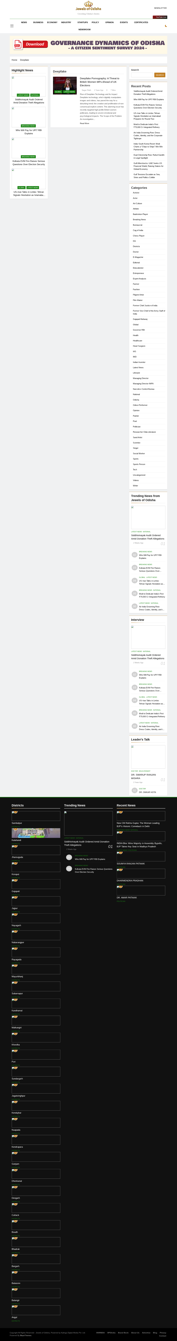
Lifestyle (136, 373)
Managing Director (140, 378)
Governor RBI (139, 330)
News (24, 22)
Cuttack (15, 1215)
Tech (135, 469)
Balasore (16, 1283)
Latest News (23, 95)
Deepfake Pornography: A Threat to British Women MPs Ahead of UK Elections (99, 82)
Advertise (146, 1333)
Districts (136, 246)
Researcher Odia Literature (144, 432)
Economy (52, 22)
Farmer (136, 284)
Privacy (163, 1333)
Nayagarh (16, 925)
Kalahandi (16, 840)
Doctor (136, 252)
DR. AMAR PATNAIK (127, 897)
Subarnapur (17, 993)
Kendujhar (16, 1113)
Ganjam (15, 1164)
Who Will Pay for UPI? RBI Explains (149, 99)
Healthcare (137, 341)
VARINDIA (100, 1333)
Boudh (15, 1232)
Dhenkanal (17, 1181)
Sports (136, 459)
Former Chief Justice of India (145, 305)
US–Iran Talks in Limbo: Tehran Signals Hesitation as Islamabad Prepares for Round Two (28, 195)
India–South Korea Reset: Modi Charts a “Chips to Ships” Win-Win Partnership (148, 147)
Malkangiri (17, 1027)
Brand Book (123, 1333)
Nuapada (16, 1130)
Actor (135, 198)
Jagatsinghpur (18, 1096)
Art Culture (137, 203)
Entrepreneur (138, 273)
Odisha (136, 400)
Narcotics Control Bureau (143, 389)
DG (134, 241)
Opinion (109, 22)
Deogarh (16, 1198)
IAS (134, 351)
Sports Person (139, 464)
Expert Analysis (139, 279)
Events (124, 22)
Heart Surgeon (139, 346)
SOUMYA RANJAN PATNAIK (131, 863)
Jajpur (15, 908)
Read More (84, 123)
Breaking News (28, 126)
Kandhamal (17, 1010)
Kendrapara (17, 1147)
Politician (136, 427)
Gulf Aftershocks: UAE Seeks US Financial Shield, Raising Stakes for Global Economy (148, 166)
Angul (14, 1317)
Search (135, 70)
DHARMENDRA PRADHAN (130, 880)
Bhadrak (16, 1249)
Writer (135, 486)
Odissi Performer (140, 405)
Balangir (16, 1300)
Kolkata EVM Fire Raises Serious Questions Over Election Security (149, 571)
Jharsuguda (17, 857)
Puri (14, 1061)
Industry (66, 22)
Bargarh (15, 1266)
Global (21, 188)
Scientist (136, 443)
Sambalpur (17, 823)
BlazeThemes (25, 1335)
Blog (155, 1333)
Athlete (136, 209)
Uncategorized (139, 475)
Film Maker (138, 300)
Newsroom (85, 29)
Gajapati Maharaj (140, 319)
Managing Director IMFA (143, 383)
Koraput (15, 874)
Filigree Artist (138, 295)
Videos (136, 480)
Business (38, 22)
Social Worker (139, 453)
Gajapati (16, 891)
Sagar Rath (86, 90)
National (35, 95)
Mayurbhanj (17, 976)
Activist (136, 193)
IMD (135, 357)
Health (135, 335)
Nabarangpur (18, 942)
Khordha (16, 1044)
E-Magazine (138, 257)
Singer (135, 448)
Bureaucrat (137, 225)
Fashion (136, 289)
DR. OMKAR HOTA (147, 792)
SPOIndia (111, 1333)
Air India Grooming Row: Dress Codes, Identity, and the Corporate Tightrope (148, 136)
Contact (162, 1336)
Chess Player (138, 236)
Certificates (141, 22)
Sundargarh (17, 1078)
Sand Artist (137, 437)
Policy (95, 22)
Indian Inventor (139, 362)
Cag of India (138, 230)
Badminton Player (140, 214)
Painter (136, 416)
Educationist (138, 268)
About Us (135, 1333)
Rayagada (16, 959)
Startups (82, 22)
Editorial (136, 262)
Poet (135, 421)
